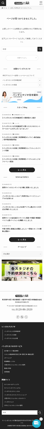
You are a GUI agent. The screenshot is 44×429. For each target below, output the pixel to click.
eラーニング (8, 358)
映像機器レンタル (9, 361)
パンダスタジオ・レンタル (12, 391)
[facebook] (17, 317)
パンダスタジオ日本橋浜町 (12, 80)
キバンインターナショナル (12, 388)
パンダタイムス (9, 402)
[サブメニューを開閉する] (39, 80)
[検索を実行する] (39, 49)
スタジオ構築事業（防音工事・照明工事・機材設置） (19, 354)
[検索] (26, 317)
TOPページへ (22, 58)
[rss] (22, 317)
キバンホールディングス (11, 384)
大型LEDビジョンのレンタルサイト (15, 398)
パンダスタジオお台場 (11, 338)
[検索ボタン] (3, 3)
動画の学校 (7, 368)
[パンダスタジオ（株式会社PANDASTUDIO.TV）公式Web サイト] (22, 3)
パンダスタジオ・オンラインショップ (15, 395)
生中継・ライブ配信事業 (11, 351)
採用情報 (7, 372)
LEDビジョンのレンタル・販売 (13, 405)
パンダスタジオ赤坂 (10, 85)
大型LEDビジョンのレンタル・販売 (14, 364)
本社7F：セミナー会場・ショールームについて (18, 75)
